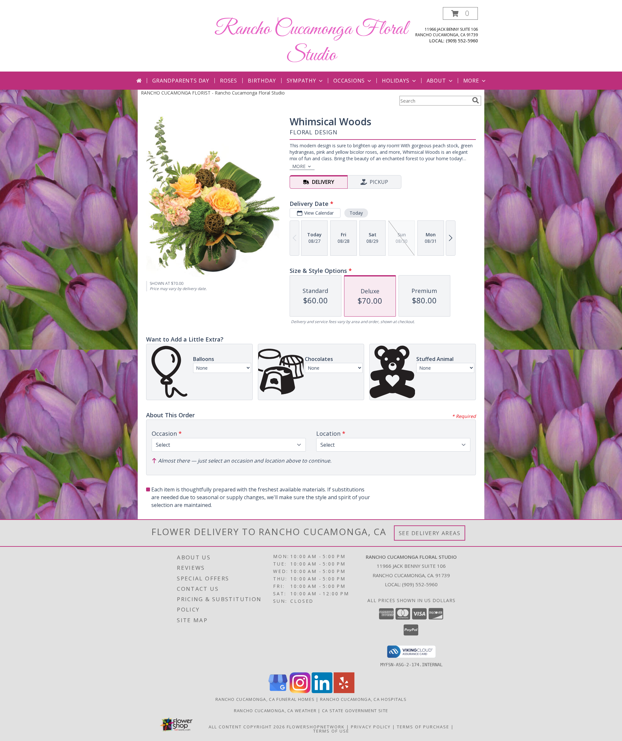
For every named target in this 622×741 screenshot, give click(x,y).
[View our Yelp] (344, 691)
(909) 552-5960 (462, 41)
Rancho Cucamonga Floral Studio (311, 42)
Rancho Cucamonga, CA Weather (275, 710)
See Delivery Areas (430, 533)
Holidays (395, 80)
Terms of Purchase (423, 727)
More (471, 80)
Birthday (262, 80)
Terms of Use (331, 731)
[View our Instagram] (300, 691)
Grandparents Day (180, 80)
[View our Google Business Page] (278, 691)
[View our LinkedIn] (322, 691)
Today (356, 213)
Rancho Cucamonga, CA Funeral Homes (265, 699)
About (436, 80)
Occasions (349, 80)
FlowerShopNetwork (316, 727)
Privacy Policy (371, 727)
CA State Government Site (355, 710)
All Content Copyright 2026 (247, 727)
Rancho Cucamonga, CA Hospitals (363, 699)
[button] (460, 13)
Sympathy (301, 80)
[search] (475, 100)
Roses (228, 80)
